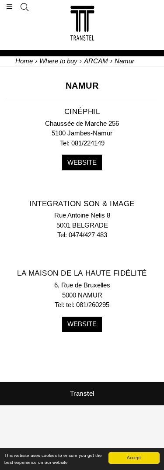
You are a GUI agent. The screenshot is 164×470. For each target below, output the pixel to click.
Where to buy (58, 61)
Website (82, 162)
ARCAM (96, 61)
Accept (134, 457)
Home (24, 61)
